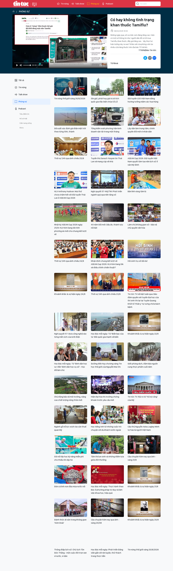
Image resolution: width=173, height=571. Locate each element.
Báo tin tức (20, 4)
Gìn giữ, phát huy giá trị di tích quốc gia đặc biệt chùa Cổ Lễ (105, 100)
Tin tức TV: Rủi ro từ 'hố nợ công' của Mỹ (143, 398)
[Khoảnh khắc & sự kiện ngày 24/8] (70, 282)
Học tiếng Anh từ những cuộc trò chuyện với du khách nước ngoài (106, 428)
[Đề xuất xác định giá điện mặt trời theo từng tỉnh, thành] (70, 116)
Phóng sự (95, 4)
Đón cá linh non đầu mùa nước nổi (69, 486)
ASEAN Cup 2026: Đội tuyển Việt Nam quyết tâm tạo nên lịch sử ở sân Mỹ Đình (143, 161)
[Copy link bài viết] (154, 58)
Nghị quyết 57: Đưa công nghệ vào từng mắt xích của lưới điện (70, 335)
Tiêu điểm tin (24, 114)
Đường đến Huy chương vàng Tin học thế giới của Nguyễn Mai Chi (106, 365)
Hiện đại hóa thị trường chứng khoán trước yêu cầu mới (105, 398)
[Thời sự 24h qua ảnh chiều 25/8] (70, 146)
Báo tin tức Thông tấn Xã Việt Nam (34, 6)
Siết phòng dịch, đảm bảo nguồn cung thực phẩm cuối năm (143, 365)
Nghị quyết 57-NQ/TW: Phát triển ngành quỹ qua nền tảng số (106, 193)
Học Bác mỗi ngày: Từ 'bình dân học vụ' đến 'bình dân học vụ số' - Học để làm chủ (70, 366)
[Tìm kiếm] (137, 4)
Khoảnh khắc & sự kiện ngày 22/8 (143, 333)
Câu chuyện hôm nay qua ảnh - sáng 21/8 (142, 458)
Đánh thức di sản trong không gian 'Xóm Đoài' (70, 521)
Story (22, 128)
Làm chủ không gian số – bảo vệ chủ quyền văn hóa (142, 226)
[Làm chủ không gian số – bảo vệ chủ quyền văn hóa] (144, 212)
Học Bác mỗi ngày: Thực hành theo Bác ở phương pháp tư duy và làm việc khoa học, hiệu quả (107, 489)
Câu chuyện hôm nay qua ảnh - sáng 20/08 (105, 521)
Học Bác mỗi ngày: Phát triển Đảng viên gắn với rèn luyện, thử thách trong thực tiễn (107, 552)
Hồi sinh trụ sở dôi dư (138, 261)
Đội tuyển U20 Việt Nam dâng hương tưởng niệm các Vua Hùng (143, 100)
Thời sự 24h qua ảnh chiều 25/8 (69, 158)
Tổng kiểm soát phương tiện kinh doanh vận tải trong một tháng (106, 130)
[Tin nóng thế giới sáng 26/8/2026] (70, 86)
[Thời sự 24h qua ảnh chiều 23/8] (107, 282)
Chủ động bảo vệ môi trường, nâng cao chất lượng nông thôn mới (70, 398)
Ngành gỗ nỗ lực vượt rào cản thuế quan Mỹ (70, 428)
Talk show (79, 4)
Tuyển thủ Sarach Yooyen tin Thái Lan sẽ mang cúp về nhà (106, 160)
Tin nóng (65, 4)
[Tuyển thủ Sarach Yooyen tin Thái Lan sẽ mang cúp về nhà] (107, 146)
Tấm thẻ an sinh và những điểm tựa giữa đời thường (107, 458)
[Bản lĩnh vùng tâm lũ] (144, 179)
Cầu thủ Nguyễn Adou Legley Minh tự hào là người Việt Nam (143, 428)
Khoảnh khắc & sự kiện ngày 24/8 (69, 294)
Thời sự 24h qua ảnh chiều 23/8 (106, 294)
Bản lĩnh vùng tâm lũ (137, 191)
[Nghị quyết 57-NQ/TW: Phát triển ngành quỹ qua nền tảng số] (107, 179)
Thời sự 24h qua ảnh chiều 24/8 (69, 261)
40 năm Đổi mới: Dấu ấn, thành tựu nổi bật (107, 226)
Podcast (109, 4)
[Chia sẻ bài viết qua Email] (150, 58)
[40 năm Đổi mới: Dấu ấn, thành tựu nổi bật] (107, 212)
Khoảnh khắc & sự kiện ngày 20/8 (143, 519)
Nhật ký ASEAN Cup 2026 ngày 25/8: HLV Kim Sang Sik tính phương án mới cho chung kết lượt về (70, 229)
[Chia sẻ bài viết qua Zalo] (145, 58)
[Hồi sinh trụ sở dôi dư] (144, 249)
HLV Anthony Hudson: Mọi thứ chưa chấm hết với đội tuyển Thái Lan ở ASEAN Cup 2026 (69, 194)
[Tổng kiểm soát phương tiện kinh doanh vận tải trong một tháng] (107, 116)
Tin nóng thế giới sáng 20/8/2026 (143, 549)
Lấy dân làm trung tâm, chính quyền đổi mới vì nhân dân (141, 130)
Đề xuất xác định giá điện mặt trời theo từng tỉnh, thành (70, 130)
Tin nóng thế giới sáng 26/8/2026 (69, 98)
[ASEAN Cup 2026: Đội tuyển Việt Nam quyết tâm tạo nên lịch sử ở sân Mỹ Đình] (144, 146)
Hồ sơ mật (23, 118)
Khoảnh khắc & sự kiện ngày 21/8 (143, 486)
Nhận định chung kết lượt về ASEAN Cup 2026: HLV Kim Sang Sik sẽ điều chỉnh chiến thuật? (107, 264)
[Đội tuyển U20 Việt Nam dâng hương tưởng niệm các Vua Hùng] (144, 86)
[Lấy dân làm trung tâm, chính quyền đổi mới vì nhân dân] (144, 116)
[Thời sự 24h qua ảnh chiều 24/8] (70, 249)
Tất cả (21, 80)
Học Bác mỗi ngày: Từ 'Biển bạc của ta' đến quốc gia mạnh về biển (107, 335)
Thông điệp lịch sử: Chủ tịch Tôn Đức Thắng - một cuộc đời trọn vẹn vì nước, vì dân (70, 552)
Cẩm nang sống (26, 123)
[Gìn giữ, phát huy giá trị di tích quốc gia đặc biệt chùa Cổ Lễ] (107, 86)
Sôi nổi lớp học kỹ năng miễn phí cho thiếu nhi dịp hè (69, 458)
